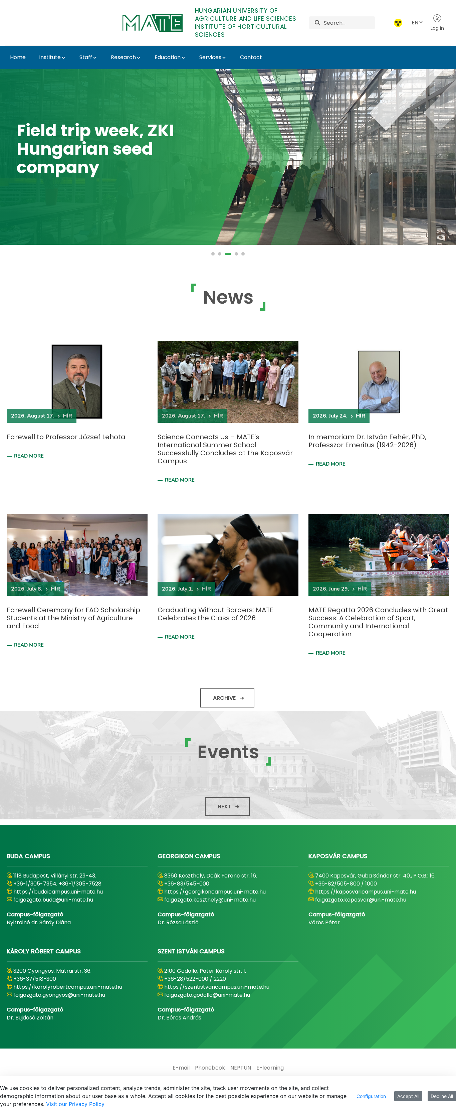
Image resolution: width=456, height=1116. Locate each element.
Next (224, 806)
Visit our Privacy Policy (75, 1104)
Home (18, 57)
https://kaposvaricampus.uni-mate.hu (365, 892)
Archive (224, 698)
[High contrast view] (398, 22)
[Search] (317, 22)
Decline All (442, 1096)
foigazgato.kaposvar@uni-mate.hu (360, 900)
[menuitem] (181, 1068)
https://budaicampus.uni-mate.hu (58, 892)
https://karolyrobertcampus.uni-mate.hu (67, 987)
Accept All (408, 1096)
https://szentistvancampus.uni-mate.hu (216, 987)
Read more (29, 456)
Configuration (371, 1096)
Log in (437, 28)
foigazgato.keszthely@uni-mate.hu (210, 900)
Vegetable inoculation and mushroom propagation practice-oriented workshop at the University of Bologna (93, 137)
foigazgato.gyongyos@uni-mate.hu (59, 995)
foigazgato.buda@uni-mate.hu (53, 900)
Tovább (41, 237)
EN (415, 22)
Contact (251, 57)
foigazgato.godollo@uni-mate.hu (207, 995)
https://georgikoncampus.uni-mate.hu (215, 892)
